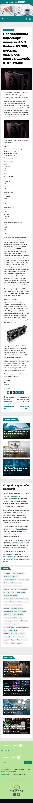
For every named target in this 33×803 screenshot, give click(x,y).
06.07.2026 (9, 731)
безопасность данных (22, 627)
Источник (7, 388)
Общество (7, 667)
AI (4, 592)
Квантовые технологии (10, 602)
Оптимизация (7, 614)
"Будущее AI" (7, 573)
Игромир (7, 686)
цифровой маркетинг (16, 643)
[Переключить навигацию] (30, 19)
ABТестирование (22, 589)
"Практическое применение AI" (12, 583)
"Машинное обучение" (10, 579)
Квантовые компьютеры (21, 598)
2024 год (13, 589)
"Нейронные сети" (23, 579)
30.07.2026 (9, 693)
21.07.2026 (9, 712)
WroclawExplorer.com (9, 556)
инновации (22, 633)
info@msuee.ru (5, 750)
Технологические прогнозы (11, 624)
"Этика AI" (6, 589)
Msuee (17, 674)
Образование (22, 611)
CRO (8, 592)
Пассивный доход (18, 614)
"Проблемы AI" (8, 586)
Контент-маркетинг (17, 605)
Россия (21, 617)
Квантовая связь (8, 598)
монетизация (21, 636)
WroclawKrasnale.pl (9, 515)
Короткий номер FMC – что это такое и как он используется (16, 451)
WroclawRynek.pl (21, 529)
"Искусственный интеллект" (11, 576)
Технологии (24, 621)
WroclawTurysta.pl (14, 496)
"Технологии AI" (18, 586)
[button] (22, 19)
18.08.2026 (9, 674)
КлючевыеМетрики (23, 602)
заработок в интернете (10, 633)
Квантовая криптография (11, 595)
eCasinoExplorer (6, 769)
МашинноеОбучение (17, 608)
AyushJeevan (5, 774)
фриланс (6, 643)
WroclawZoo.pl (18, 542)
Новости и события (8, 29)
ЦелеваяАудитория (9, 627)
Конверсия (7, 605)
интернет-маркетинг (9, 636)
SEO (12, 592)
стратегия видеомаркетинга (19, 640)
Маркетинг (6, 608)
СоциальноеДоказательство (11, 621)
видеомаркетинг (12, 630)
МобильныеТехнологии (10, 611)
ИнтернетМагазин (21, 592)
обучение (6, 640)
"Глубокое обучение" (19, 573)
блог (5, 630)
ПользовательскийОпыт (10, 617)
